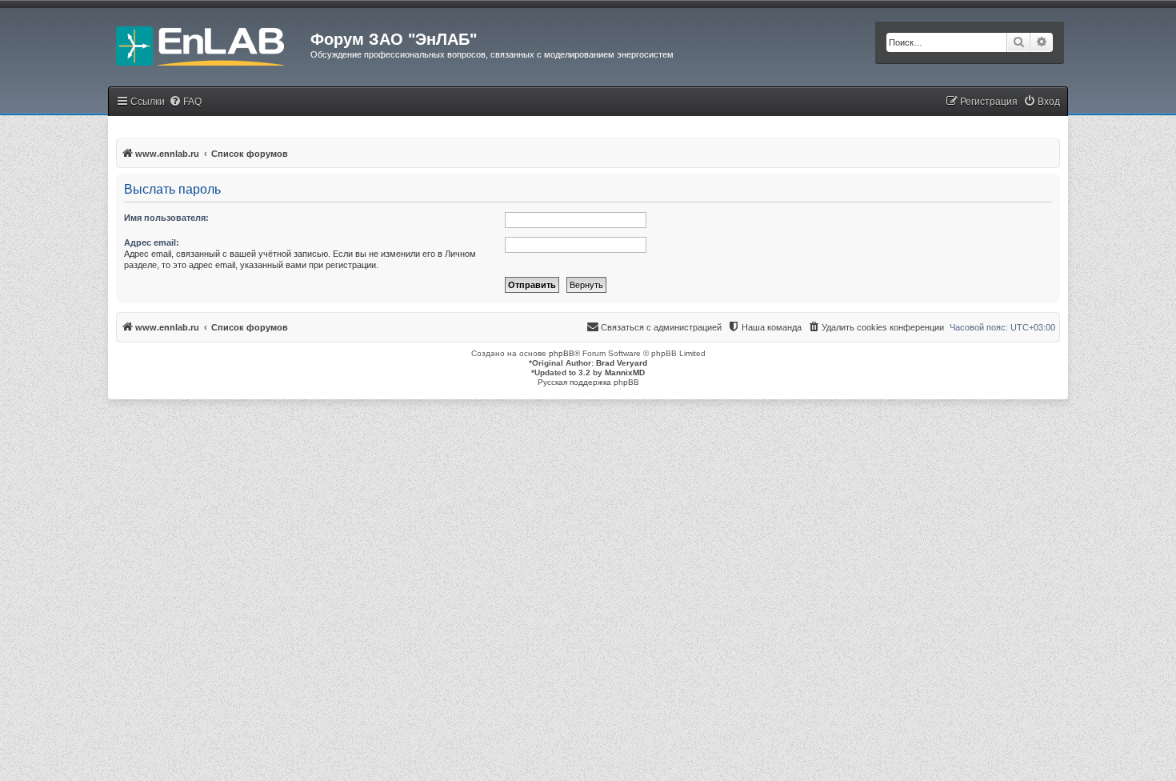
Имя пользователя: (166, 217)
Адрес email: (151, 242)
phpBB (561, 353)
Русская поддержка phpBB (588, 382)
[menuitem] (185, 102)
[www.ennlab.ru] (209, 44)
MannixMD (625, 372)
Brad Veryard (621, 362)
